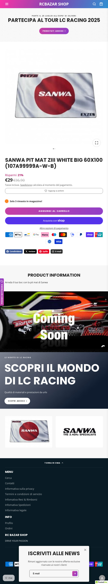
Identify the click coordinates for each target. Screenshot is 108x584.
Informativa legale (15, 510)
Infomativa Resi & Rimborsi (21, 499)
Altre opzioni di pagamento (54, 228)
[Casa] (54, 4)
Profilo (9, 523)
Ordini (9, 528)
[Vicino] (85, 550)
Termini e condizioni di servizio (23, 494)
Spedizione (26, 185)
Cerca (8, 478)
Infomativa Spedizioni (18, 505)
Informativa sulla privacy (19, 488)
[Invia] (74, 573)
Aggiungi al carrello (54, 211)
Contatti (9, 483)
